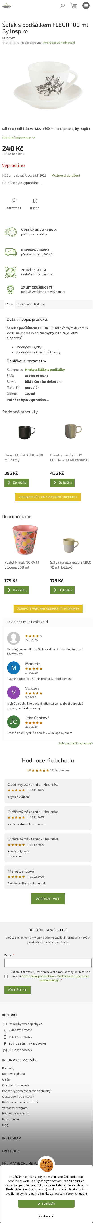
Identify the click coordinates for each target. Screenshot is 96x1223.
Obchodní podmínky (15, 1085)
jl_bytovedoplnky (20, 1050)
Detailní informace (16, 137)
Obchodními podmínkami (37, 976)
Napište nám (10, 1119)
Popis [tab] (10, 304)
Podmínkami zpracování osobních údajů (64, 978)
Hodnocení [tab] (24, 304)
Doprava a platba (13, 1074)
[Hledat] (62, 5)
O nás (6, 1080)
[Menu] (85, 5)
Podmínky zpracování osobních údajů (61, 1194)
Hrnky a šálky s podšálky (45, 369)
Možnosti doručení (66, 175)
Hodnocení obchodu (48, 760)
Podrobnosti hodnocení (59, 43)
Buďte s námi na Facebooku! (27, 1043)
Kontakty (8, 1068)
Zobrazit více (48, 899)
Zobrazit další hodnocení (75, 743)
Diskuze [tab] (39, 304)
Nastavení (45, 1216)
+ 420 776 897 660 (20, 1030)
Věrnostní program (14, 1108)
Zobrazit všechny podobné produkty (48, 497)
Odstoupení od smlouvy (18, 1096)
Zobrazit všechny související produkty (48, 608)
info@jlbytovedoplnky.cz (25, 1024)
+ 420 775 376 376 (20, 1037)
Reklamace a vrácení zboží (20, 1102)
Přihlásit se (17, 990)
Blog (5, 1125)
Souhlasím (48, 1203)
